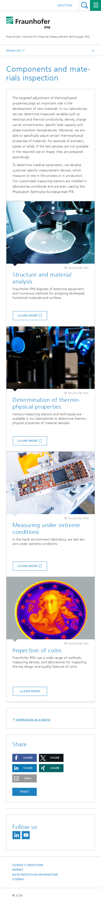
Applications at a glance (33, 719)
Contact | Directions (28, 865)
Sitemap (18, 879)
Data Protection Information (35, 874)
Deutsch (65, 5)
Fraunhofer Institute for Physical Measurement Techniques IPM (47, 36)
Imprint (17, 869)
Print (24, 791)
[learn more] (50, 233)
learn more (27, 315)
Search (84, 5)
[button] (24, 758)
